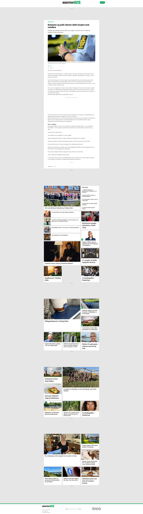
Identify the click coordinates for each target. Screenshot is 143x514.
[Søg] (80, 509)
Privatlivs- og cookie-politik (46, 509)
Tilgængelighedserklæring (46, 512)
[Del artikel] (51, 66)
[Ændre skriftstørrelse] (48, 66)
